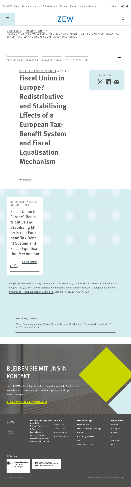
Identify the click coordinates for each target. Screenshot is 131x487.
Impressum (59, 425)
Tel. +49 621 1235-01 (39, 426)
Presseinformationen (39, 438)
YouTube (115, 441)
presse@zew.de (37, 435)
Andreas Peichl (94, 324)
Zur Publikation (29, 262)
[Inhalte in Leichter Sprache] (127, 6)
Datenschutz (59, 429)
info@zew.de (36, 429)
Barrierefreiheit (60, 433)
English (113, 6)
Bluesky (114, 433)
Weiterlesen (25, 180)
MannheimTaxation (85, 445)
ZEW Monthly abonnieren (28, 402)
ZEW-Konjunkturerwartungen (90, 429)
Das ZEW (7, 6)
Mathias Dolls (41, 324)
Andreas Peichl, (81, 284)
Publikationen (49, 6)
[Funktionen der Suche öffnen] (123, 19)
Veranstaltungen (88, 6)
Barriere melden (61, 437)
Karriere (63, 6)
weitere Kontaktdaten (39, 442)
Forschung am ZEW (85, 437)
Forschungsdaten (31, 6)
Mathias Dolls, (33, 284)
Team (16, 6)
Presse (73, 6)
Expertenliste (83, 425)
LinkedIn (115, 425)
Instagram (115, 429)
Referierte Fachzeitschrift (37, 71)
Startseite (14, 31)
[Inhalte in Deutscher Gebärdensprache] (122, 6)
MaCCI (80, 441)
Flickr (113, 445)
